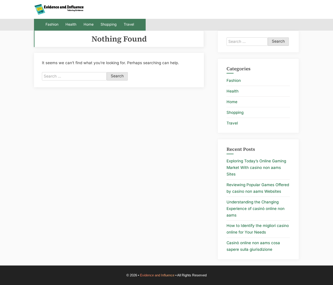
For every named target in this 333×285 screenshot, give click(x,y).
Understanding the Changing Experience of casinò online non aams (256, 208)
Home (89, 24)
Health (70, 24)
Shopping (109, 24)
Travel (129, 24)
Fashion (52, 24)
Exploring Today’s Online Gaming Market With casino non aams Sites (256, 167)
